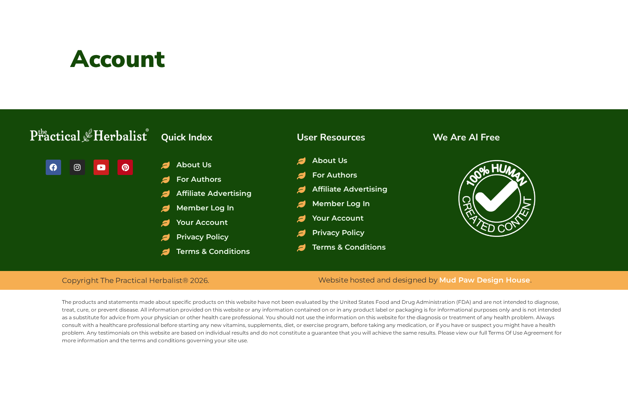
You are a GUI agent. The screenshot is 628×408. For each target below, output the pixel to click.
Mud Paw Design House (484, 280)
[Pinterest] (125, 167)
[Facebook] (53, 167)
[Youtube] (101, 167)
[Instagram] (77, 167)
